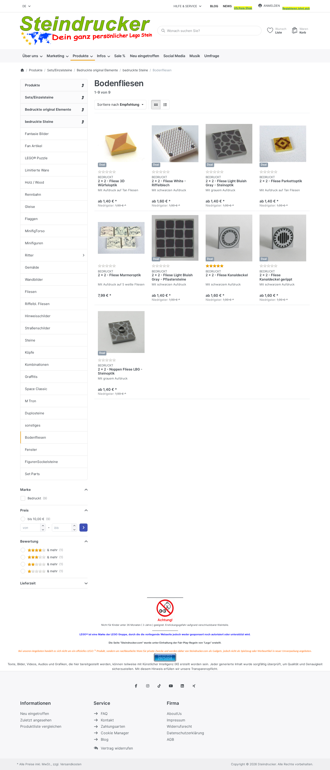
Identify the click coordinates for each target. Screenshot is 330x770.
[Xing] (194, 686)
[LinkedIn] (182, 686)
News (227, 6)
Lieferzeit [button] (28, 583)
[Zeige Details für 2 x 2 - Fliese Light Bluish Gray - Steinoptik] (229, 143)
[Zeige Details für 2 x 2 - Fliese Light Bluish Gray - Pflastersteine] (175, 238)
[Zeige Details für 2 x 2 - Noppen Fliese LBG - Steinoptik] (121, 332)
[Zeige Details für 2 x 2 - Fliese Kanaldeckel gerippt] (283, 238)
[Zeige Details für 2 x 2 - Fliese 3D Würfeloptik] (121, 143)
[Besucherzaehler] (165, 657)
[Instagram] (148, 686)
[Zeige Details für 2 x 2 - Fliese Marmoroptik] (121, 238)
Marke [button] (25, 489)
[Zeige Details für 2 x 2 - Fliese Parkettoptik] (283, 143)
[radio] (156, 104)
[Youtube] (171, 686)
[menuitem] (32, 56)
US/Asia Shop (243, 8)
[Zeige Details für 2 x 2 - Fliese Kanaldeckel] (229, 238)
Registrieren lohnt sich (296, 8)
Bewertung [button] (29, 541)
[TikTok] (159, 686)
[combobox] (26, 6)
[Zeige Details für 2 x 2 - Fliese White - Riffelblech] (175, 143)
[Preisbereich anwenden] (83, 527)
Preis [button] (24, 510)
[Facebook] (136, 686)
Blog (214, 6)
